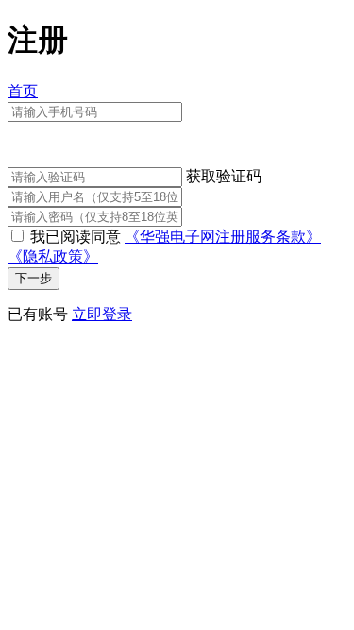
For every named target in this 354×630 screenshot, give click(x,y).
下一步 (33, 278)
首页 (23, 91)
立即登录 (102, 314)
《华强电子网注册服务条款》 (223, 237)
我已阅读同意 (75, 237)
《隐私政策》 (53, 256)
